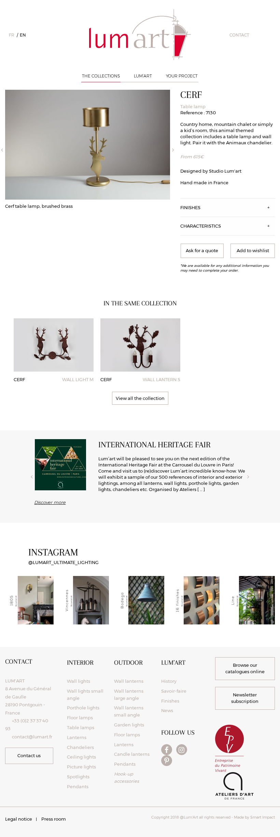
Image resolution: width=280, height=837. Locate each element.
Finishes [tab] (190, 207)
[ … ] (201, 489)
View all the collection (140, 398)
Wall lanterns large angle (128, 694)
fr (11, 35)
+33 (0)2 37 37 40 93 (26, 724)
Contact (239, 35)
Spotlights (78, 776)
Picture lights (81, 766)
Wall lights (78, 681)
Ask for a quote (202, 250)
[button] (252, 251)
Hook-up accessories (126, 777)
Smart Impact (262, 817)
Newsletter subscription (244, 698)
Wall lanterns (128, 681)
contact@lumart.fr (32, 736)
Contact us (29, 755)
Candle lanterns (132, 754)
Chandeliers (80, 747)
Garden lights (129, 724)
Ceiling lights (81, 757)
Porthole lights (83, 707)
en (23, 35)
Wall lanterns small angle (128, 711)
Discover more (50, 502)
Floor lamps (80, 717)
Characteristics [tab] (200, 226)
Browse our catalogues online (245, 668)
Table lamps (80, 727)
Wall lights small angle (85, 694)
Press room (53, 819)
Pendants (77, 786)
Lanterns (76, 737)
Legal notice (18, 819)
